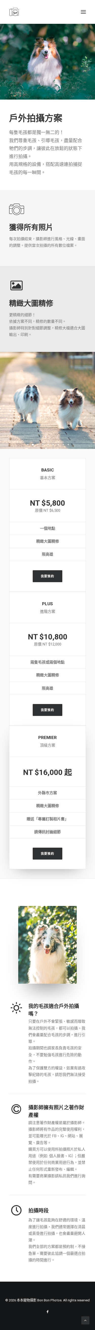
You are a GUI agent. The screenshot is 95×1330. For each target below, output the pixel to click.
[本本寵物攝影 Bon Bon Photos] (14, 12)
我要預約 (47, 576)
